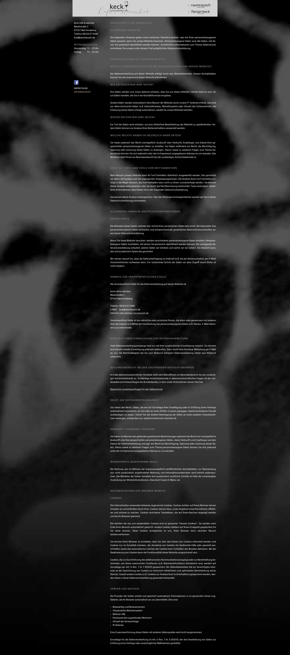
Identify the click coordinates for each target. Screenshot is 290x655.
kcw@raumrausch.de (84, 37)
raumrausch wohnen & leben (199, 6)
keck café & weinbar (124, 8)
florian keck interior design (199, 12)
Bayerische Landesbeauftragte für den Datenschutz (136, 389)
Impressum (80, 88)
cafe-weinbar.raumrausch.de (134, 313)
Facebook (76, 82)
